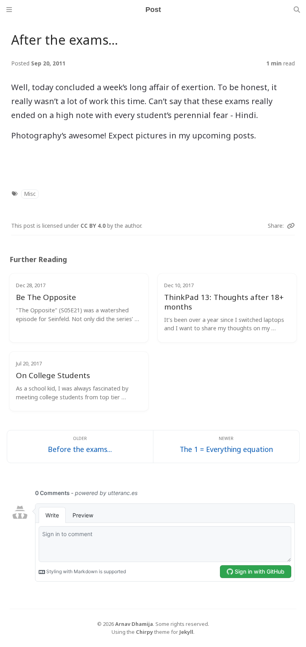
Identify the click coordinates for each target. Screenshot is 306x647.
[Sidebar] (9, 9)
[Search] (297, 9)
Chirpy (144, 631)
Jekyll (186, 631)
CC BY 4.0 (93, 225)
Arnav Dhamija (134, 623)
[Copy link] (291, 225)
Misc (29, 193)
